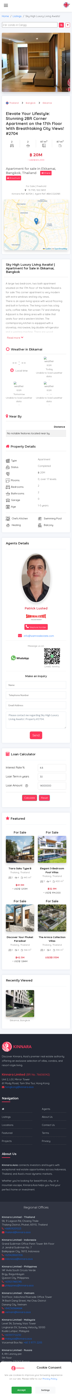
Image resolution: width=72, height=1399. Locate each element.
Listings (17, 16)
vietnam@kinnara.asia (18, 1312)
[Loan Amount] (26, 786)
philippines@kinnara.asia (19, 1285)
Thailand (14, 103)
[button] (36, 221)
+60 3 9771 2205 (33, 1342)
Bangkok (30, 103)
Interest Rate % (15, 767)
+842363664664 (13, 1308)
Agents (46, 1109)
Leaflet (48, 248)
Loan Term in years (17, 776)
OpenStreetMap (60, 248)
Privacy (46, 1141)
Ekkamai (47, 103)
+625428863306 (14, 1255)
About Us (47, 1116)
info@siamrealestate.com (39, 635)
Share (46, 173)
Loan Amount (14, 785)
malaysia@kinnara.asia (18, 1338)
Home (5, 16)
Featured (7, 1133)
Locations (7, 1125)
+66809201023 (13, 1228)
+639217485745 (13, 1281)
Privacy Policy (50, 1378)
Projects (7, 1141)
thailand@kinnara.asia (17, 1232)
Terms (45, 1133)
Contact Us (48, 1125)
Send (36, 735)
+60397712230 (13, 1335)
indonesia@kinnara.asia (19, 1259)
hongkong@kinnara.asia (19, 1087)
